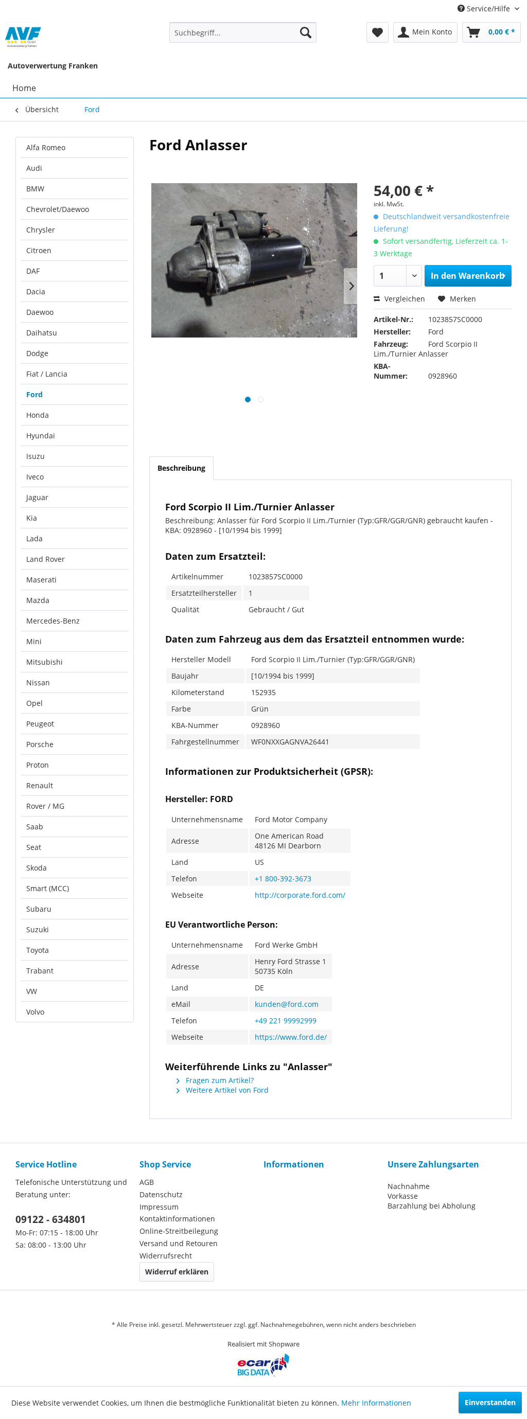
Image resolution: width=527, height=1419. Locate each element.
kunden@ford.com (287, 1004)
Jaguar (37, 497)
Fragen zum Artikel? (219, 1080)
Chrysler (40, 230)
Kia (31, 518)
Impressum (159, 1207)
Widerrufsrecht (165, 1256)
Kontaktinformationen (177, 1218)
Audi (34, 168)
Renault (39, 785)
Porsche (40, 744)
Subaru (38, 909)
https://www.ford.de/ (291, 1037)
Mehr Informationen (376, 1403)
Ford (34, 394)
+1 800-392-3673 (283, 878)
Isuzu (35, 456)
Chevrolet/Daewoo (57, 209)
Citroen (38, 250)
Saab (34, 826)
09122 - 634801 (50, 1219)
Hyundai (40, 435)
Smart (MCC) (47, 888)
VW (31, 991)
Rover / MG (45, 806)
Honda (37, 415)
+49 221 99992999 (286, 1020)
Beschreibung (181, 468)
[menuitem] (243, 32)
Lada (34, 538)
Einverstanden (490, 1402)
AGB (146, 1182)
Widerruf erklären (176, 1271)
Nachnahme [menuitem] (409, 1186)
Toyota (37, 950)
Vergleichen (403, 299)
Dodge (37, 353)
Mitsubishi (44, 662)
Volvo (35, 1012)
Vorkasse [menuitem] (403, 1196)
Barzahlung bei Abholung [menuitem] (432, 1206)
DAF (33, 271)
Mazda (37, 600)
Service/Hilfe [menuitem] (488, 8)
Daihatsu (41, 333)
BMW (35, 188)
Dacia (35, 291)
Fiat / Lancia (46, 374)
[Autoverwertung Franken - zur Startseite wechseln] (23, 35)
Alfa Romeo (45, 147)
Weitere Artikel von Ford (226, 1090)
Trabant (40, 970)
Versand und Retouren (178, 1243)
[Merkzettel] (377, 32)
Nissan (38, 682)
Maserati (41, 579)
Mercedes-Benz (53, 621)
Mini (34, 641)
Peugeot (40, 724)
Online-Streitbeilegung (178, 1231)
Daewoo (40, 312)
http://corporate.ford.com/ (300, 895)
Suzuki (37, 929)
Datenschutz (161, 1194)
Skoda (36, 868)
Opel (34, 703)
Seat (33, 847)
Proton (37, 765)
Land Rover (45, 559)
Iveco (35, 477)
